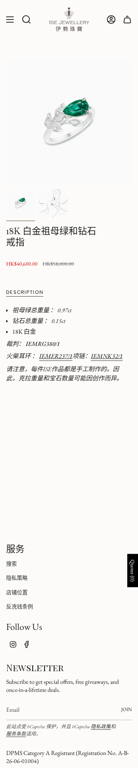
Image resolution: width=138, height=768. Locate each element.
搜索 (11, 563)
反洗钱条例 (19, 606)
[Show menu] (10, 19)
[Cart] (127, 19)
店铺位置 (17, 592)
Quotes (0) (132, 571)
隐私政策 (101, 726)
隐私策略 (17, 577)
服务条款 (16, 733)
